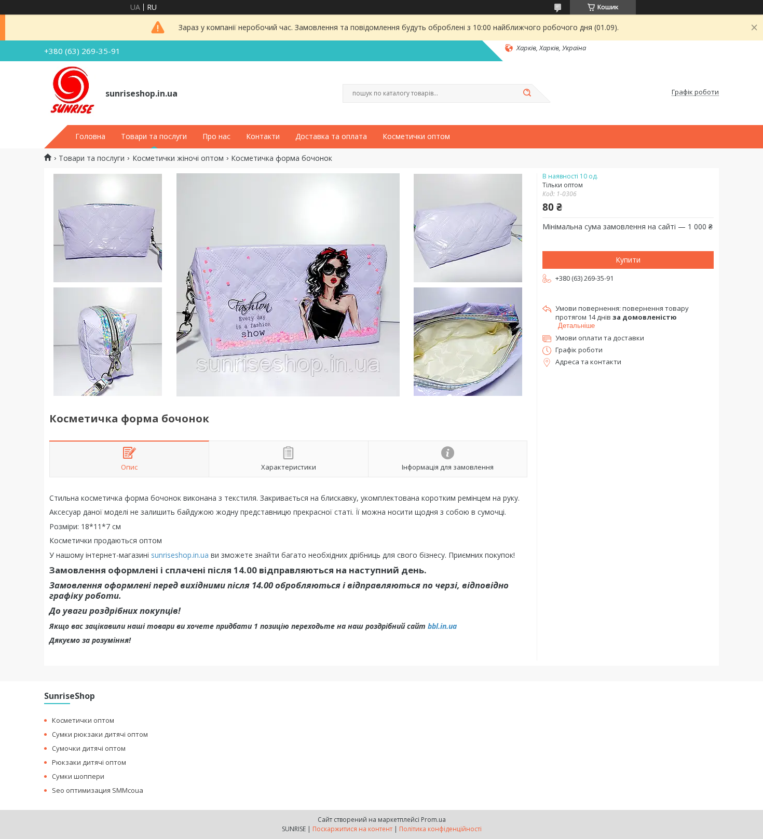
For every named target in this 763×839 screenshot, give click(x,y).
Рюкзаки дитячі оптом (89, 762)
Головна (90, 136)
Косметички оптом (416, 136)
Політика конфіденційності (440, 828)
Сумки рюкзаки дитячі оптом (100, 734)
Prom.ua (433, 819)
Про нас (216, 136)
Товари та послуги (154, 136)
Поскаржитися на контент (352, 828)
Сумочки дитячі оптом (89, 748)
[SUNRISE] (70, 92)
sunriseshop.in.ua (180, 555)
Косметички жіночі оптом (178, 158)
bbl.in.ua (442, 626)
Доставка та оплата (331, 136)
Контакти (263, 136)
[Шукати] (526, 93)
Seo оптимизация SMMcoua (97, 790)
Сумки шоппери (78, 776)
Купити (628, 260)
